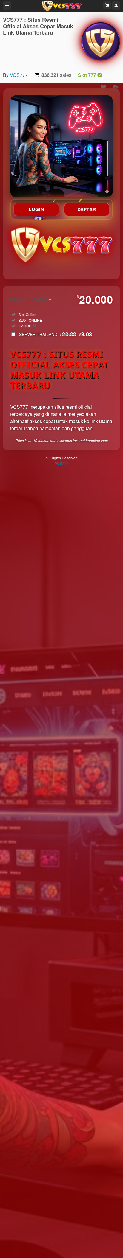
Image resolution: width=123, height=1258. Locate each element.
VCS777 (19, 74)
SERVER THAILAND (55, 334)
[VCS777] (100, 41)
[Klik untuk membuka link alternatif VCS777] (61, 146)
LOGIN (36, 209)
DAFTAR (86, 209)
